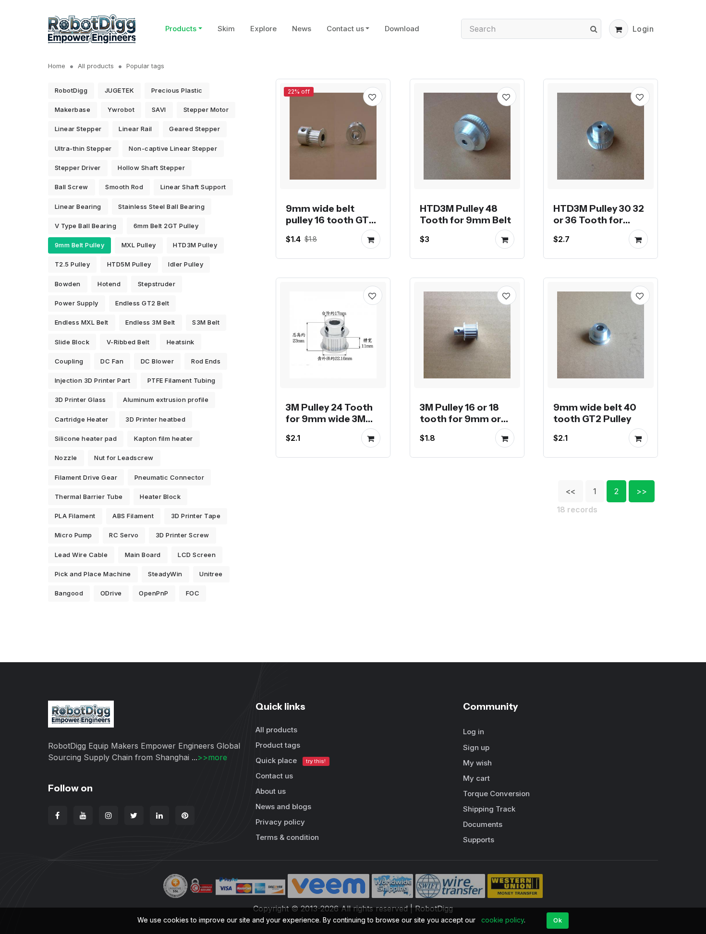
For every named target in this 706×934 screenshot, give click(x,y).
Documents (482, 824)
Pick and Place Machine (93, 574)
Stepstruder (157, 284)
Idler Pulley (185, 264)
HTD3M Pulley (195, 245)
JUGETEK (119, 90)
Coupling (69, 361)
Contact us (345, 28)
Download (402, 28)
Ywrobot (121, 109)
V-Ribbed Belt (128, 342)
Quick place (291, 760)
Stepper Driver (78, 167)
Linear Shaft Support (193, 187)
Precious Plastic (177, 90)
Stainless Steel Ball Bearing (161, 206)
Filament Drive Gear (86, 477)
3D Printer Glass (80, 399)
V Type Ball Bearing (86, 226)
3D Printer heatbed (155, 419)
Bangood (69, 593)
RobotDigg (71, 90)
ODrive (111, 593)
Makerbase (73, 109)
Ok (557, 920)
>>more (212, 757)
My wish (477, 762)
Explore (263, 28)
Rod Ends (205, 361)
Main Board (143, 554)
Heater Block (160, 496)
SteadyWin (165, 574)
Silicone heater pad (86, 438)
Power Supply (76, 303)
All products (96, 66)
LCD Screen (197, 554)
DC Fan (111, 361)
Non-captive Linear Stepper (173, 148)
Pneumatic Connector (169, 477)
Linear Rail (135, 129)
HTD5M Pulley (129, 264)
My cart (476, 778)
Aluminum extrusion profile (165, 399)
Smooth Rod (124, 187)
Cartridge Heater (82, 419)
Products (180, 28)
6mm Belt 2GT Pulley (166, 226)
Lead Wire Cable (81, 554)
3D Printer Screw (182, 535)
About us (271, 791)
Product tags (278, 745)
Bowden (68, 284)
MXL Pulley (139, 245)
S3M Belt (205, 322)
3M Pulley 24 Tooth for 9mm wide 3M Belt (329, 418)
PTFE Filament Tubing (181, 380)
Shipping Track (489, 808)
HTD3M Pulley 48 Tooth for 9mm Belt (465, 213)
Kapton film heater (163, 438)
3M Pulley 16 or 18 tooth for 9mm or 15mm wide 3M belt (463, 418)
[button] (618, 28)
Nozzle (66, 457)
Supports (478, 839)
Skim (226, 28)
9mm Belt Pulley (80, 245)
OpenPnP (154, 593)
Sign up (476, 747)
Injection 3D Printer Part (93, 380)
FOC (193, 593)
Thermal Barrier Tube (89, 496)
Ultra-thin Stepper (83, 148)
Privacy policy (280, 821)
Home (56, 66)
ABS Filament (133, 516)
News (301, 28)
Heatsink (181, 342)
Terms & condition (287, 837)
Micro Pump (73, 535)
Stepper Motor (206, 109)
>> (641, 491)
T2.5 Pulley (72, 264)
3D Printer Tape (196, 516)
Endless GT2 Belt (142, 303)
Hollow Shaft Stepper (151, 167)
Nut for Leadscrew (124, 457)
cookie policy (502, 920)
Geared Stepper (194, 129)
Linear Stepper (78, 129)
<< (570, 491)
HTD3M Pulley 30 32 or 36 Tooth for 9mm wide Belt (598, 219)
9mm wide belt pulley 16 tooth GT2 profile (330, 219)
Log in (473, 731)
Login (643, 29)
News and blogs (283, 806)
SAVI (159, 109)
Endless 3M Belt (150, 322)
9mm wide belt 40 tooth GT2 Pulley (594, 413)
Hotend (109, 284)
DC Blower (157, 361)
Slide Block (72, 342)
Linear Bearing (78, 206)
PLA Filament (75, 516)
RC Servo (123, 535)
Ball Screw (71, 187)
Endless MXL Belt (82, 322)
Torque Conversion (496, 793)
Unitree (211, 574)
